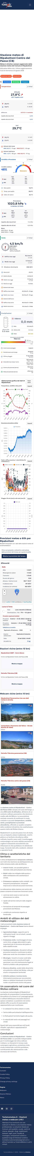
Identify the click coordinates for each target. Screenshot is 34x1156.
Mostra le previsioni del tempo (14, 556)
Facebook (7, 82)
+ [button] (4, 591)
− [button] (4, 593)
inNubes (27, 1152)
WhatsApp (16, 82)
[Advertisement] (17, 34)
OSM (13, 602)
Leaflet (8, 602)
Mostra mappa (17, 664)
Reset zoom (29, 381)
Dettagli (30, 86)
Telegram (25, 82)
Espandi (30, 386)
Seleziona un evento (9, 627)
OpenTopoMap (27, 602)
